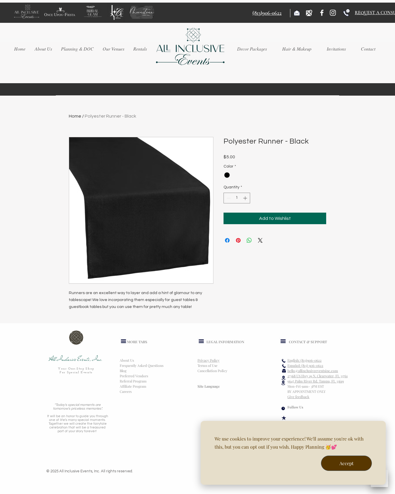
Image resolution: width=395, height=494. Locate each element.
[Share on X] (260, 240)
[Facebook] (322, 13)
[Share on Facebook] (227, 240)
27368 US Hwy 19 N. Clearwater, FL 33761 (317, 376)
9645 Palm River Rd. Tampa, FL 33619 (315, 381)
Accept (346, 463)
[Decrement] (228, 198)
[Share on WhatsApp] (249, 240)
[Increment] (245, 198)
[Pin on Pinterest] (238, 240)
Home (75, 116)
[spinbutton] (237, 198)
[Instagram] (333, 13)
